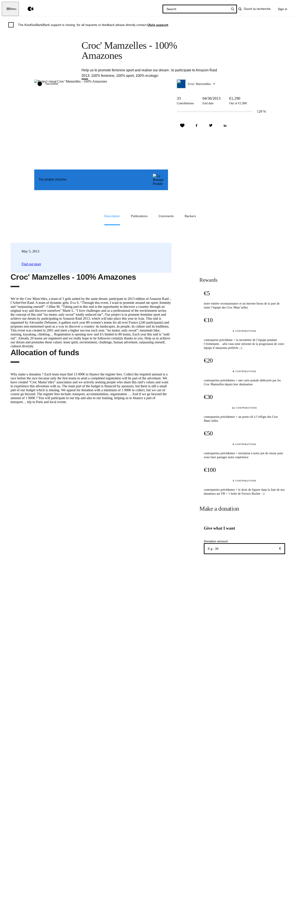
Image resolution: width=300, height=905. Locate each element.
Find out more (31, 264)
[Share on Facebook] (196, 125)
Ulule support (157, 25)
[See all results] (232, 9)
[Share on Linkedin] (225, 125)
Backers (190, 216)
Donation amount (216, 541)
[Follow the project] (182, 125)
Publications (139, 216)
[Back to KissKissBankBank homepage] (27, 9)
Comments (166, 216)
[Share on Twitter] (210, 125)
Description (112, 216)
